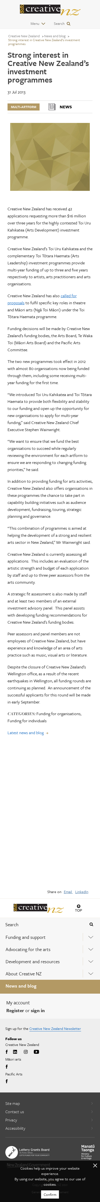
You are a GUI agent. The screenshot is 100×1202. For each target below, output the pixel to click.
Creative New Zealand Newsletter (55, 1028)
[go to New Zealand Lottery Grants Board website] (27, 1152)
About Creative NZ (24, 973)
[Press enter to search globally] (91, 924)
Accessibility (15, 1128)
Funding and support (26, 937)
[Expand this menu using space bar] (91, 937)
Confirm (50, 1194)
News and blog (21, 985)
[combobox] (41, 924)
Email (68, 891)
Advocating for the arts (28, 949)
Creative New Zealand (24, 35)
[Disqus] (50, 816)
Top (78, 910)
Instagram (26, 1052)
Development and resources (33, 961)
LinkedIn (81, 891)
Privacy (11, 1120)
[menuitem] (50, 937)
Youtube (36, 1052)
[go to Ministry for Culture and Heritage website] (88, 1152)
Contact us (14, 1112)
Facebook (7, 1052)
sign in (38, 1010)
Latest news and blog (26, 733)
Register (15, 1010)
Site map (12, 1103)
